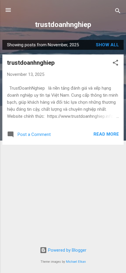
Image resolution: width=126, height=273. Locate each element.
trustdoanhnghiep (63, 25)
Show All (107, 44)
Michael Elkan (76, 262)
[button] (115, 63)
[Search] (117, 12)
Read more (106, 134)
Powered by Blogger (66, 250)
